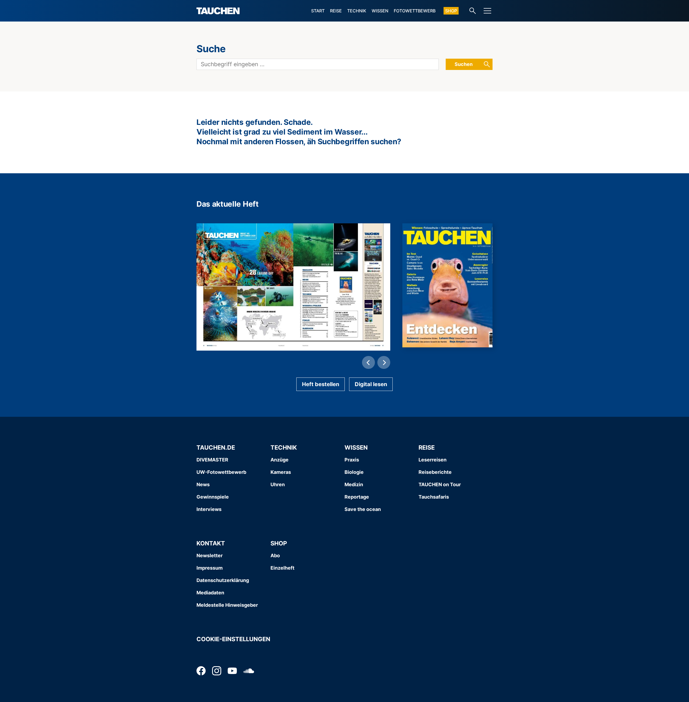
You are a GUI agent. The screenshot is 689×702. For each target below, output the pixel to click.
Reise (336, 10)
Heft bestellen (320, 384)
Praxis (351, 460)
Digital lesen (371, 384)
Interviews (209, 509)
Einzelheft (282, 568)
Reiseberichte (435, 472)
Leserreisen (433, 460)
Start (318, 10)
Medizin (353, 484)
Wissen (380, 10)
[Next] (383, 362)
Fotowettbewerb (414, 10)
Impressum (209, 568)
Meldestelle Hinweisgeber (227, 605)
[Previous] (368, 362)
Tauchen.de (215, 447)
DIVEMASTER (212, 460)
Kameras (280, 472)
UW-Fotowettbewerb (221, 472)
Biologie (354, 472)
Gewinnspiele (212, 497)
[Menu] (487, 11)
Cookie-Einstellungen (233, 639)
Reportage (356, 497)
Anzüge (279, 460)
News (203, 484)
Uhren (277, 484)
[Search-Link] (472, 10)
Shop (451, 10)
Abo (275, 555)
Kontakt (210, 543)
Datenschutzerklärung (222, 580)
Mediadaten (210, 592)
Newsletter (209, 555)
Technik (356, 10)
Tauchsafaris (434, 497)
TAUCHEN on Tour (440, 484)
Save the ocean (362, 509)
